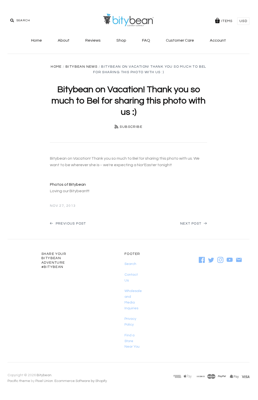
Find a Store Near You (132, 341)
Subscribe (131, 127)
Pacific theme (19, 381)
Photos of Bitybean (68, 184)
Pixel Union (44, 381)
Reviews (93, 40)
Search (130, 264)
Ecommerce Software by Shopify (80, 381)
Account (218, 40)
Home (36, 40)
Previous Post (70, 223)
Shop (121, 40)
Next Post (191, 223)
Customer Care (180, 40)
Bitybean (44, 375)
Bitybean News (81, 66)
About (64, 40)
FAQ (146, 40)
